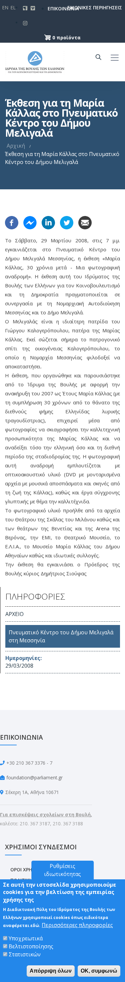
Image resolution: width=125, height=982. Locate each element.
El (13, 7)
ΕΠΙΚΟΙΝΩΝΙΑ (53, 8)
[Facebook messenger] (30, 222)
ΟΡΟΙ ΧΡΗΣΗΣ (25, 869)
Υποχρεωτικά (26, 938)
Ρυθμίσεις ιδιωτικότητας (62, 870)
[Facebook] (11, 222)
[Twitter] (66, 222)
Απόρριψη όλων (51, 971)
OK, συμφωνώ (99, 971)
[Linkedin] (48, 222)
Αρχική (16, 145)
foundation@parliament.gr (34, 777)
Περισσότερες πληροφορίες (77, 925)
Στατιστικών (25, 954)
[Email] (85, 222)
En (5, 7)
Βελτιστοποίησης (31, 946)
